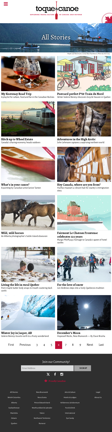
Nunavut (42, 423)
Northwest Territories (42, 418)
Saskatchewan (14, 408)
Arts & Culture (70, 392)
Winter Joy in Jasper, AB (16, 333)
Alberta (14, 403)
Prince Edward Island (42, 403)
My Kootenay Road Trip (16, 94)
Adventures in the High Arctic (76, 139)
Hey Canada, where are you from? (79, 185)
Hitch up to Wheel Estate (17, 139)
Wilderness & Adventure (70, 403)
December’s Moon (68, 333)
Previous (25, 344)
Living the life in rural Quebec (20, 285)
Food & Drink (70, 408)
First (11, 344)
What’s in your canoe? (15, 185)
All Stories (14, 392)
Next (90, 344)
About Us (98, 397)
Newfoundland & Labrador (42, 408)
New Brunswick (42, 392)
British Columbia (14, 397)
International (70, 413)
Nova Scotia (42, 397)
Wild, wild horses (12, 233)
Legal (98, 392)
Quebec (14, 423)
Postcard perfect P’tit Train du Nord (80, 94)
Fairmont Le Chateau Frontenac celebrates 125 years (77, 235)
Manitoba (14, 413)
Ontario (14, 418)
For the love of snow (70, 285)
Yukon (42, 413)
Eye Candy (70, 418)
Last (101, 344)
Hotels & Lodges (70, 397)
